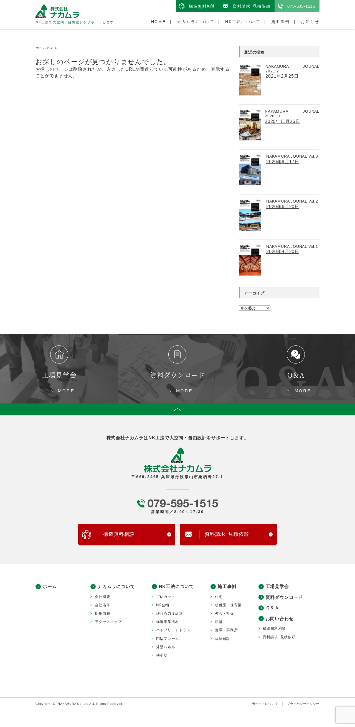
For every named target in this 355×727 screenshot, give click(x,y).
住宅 (219, 597)
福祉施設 (222, 639)
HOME (158, 21)
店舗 (219, 622)
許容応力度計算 (169, 613)
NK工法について (242, 21)
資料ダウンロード (284, 597)
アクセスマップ (108, 622)
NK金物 (162, 605)
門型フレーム (167, 639)
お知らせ (310, 21)
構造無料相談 (202, 6)
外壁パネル (165, 647)
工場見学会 (277, 586)
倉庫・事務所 (226, 630)
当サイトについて (265, 703)
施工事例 (280, 21)
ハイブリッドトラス (173, 630)
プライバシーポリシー (303, 703)
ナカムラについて (195, 21)
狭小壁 (162, 655)
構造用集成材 (167, 622)
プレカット (165, 597)
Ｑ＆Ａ (272, 607)
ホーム (50, 586)
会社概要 (102, 597)
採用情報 (102, 613)
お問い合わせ (280, 618)
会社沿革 (102, 605)
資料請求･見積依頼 (251, 6)
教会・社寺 (224, 613)
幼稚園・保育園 (228, 605)
